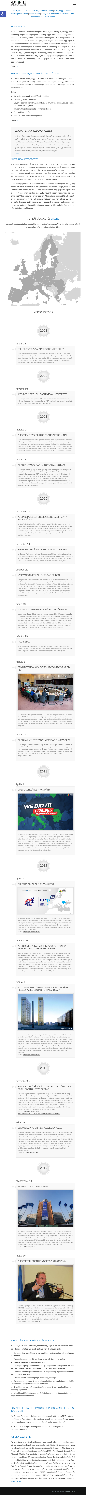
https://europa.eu (32, 1152)
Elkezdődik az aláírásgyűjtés (36, 884)
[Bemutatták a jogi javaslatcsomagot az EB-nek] (45, 692)
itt (17, 66)
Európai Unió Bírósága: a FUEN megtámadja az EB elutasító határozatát (45, 1087)
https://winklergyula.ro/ (35, 1321)
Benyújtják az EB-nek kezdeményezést (41, 1128)
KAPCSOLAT (70, 1491)
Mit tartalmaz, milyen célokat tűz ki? (39, 11)
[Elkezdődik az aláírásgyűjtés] (45, 900)
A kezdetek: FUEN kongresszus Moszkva (42, 1261)
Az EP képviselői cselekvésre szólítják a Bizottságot (42, 518)
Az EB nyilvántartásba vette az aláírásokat (44, 740)
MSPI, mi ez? (18, 11)
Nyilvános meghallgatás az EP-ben (39, 575)
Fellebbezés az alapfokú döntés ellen (41, 349)
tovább (17, 153)
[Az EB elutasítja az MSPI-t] (45, 1208)
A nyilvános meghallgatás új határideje (42, 609)
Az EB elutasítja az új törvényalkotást (41, 465)
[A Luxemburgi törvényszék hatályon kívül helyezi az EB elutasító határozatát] (45, 1012)
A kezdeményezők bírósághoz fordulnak (43, 435)
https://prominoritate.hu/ (31, 932)
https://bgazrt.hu (29, 1247)
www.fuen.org (16, 1481)
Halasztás (24, 641)
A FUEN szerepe (48, 17)
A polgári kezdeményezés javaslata (55, 14)
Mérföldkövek (34, 14)
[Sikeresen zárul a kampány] (45, 812)
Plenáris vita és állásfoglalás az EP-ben (42, 549)
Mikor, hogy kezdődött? (63, 11)
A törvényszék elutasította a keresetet (42, 394)
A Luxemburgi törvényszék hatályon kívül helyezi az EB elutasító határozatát (43, 988)
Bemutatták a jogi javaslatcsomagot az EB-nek (44, 668)
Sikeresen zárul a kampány (34, 790)
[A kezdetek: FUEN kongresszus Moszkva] (45, 1283)
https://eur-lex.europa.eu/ (58, 971)
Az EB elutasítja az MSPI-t (33, 1186)
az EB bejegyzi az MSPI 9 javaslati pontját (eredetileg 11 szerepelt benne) (43, 947)
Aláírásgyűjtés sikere (19, 14)
